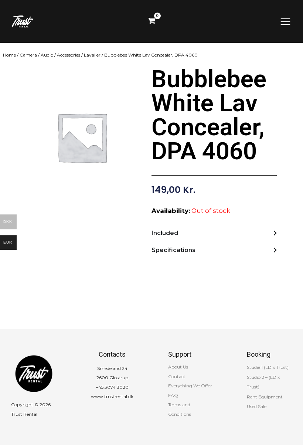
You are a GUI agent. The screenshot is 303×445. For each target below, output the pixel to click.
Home (9, 55)
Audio (47, 55)
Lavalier (92, 55)
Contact (176, 376)
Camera (28, 55)
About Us (178, 367)
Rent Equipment (265, 397)
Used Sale (256, 406)
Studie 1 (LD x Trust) (268, 367)
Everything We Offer (190, 385)
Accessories (68, 55)
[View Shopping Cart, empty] (151, 21)
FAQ (173, 395)
